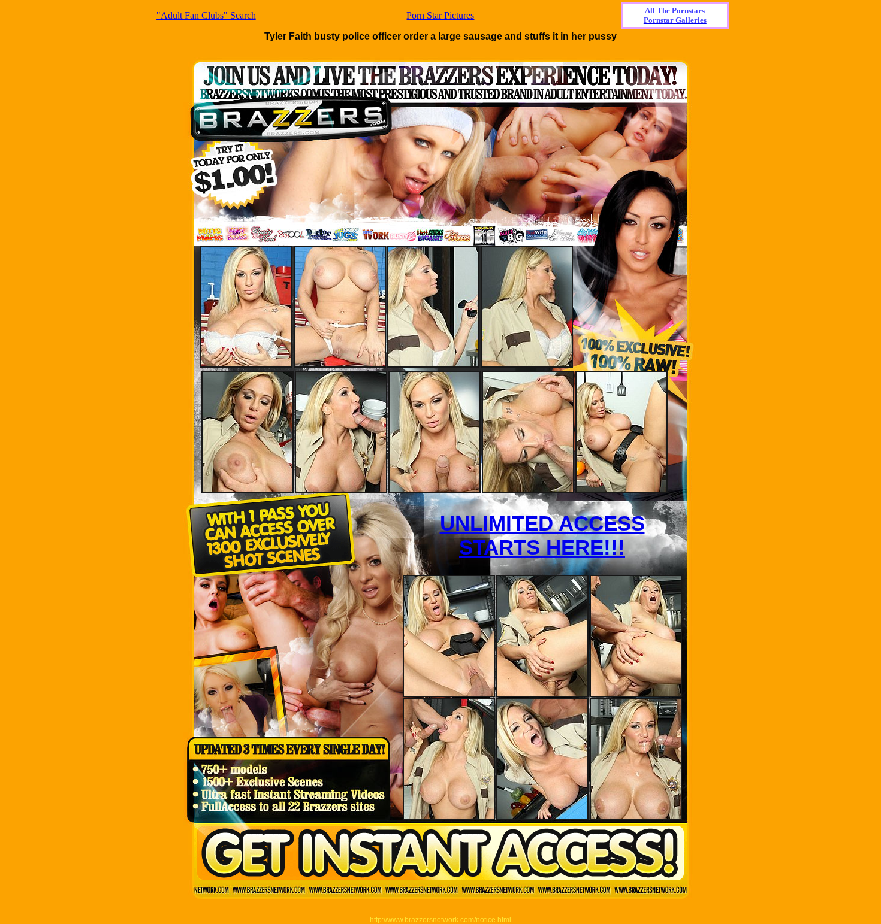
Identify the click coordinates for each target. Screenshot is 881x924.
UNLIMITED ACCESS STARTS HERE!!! (542, 535)
